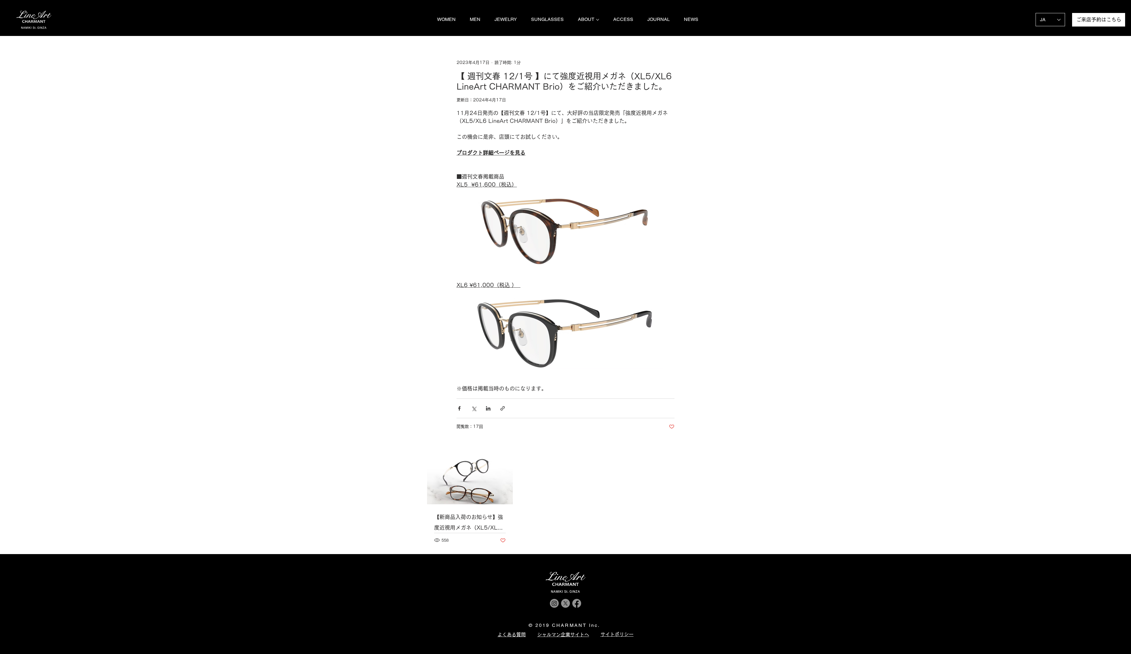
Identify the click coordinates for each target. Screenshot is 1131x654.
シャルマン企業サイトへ (563, 634)
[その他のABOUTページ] (597, 19)
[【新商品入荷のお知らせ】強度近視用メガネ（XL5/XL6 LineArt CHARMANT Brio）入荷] (470, 480)
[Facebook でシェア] (459, 408)
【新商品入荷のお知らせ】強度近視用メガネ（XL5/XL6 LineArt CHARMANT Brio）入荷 (468, 523)
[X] (565, 603)
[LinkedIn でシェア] (488, 408)
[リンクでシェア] (502, 408)
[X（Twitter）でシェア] (474, 408)
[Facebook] (576, 603)
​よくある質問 (511, 634)
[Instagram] (554, 603)
